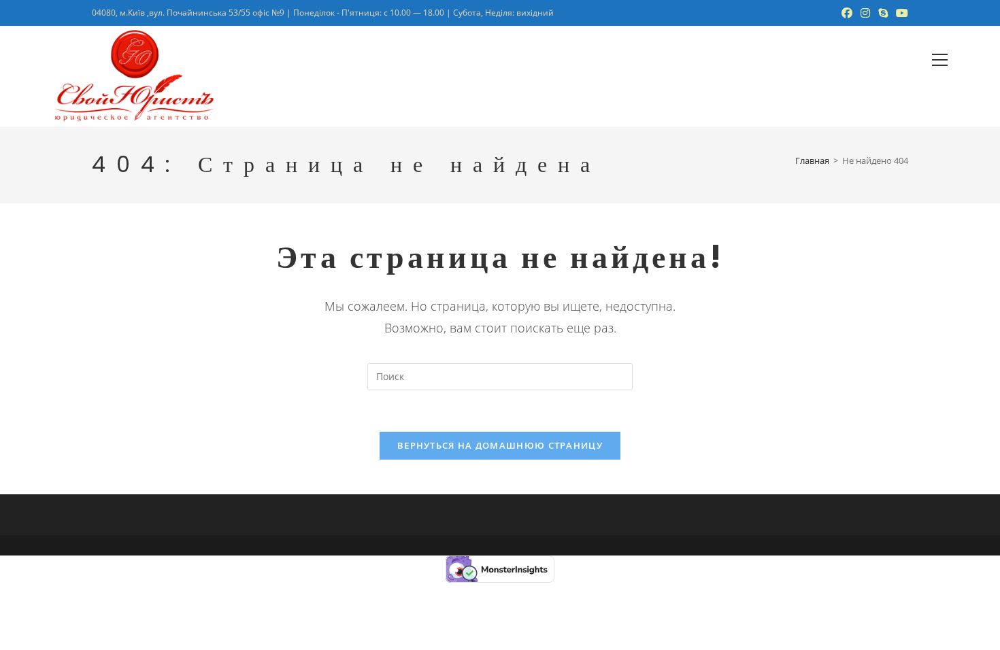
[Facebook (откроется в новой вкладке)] (846, 13)
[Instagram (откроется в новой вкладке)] (865, 13)
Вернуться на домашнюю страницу (500, 445)
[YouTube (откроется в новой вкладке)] (900, 13)
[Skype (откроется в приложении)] (883, 13)
